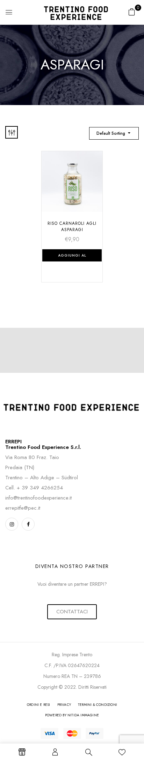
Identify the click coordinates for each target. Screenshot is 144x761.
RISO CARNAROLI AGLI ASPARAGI (72, 226)
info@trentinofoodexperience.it (38, 498)
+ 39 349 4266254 (40, 488)
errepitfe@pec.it (22, 508)
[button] (131, 11)
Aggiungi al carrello (72, 257)
